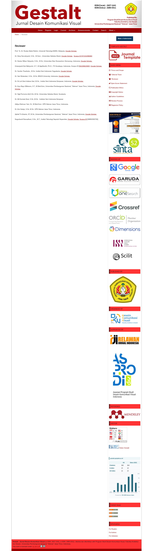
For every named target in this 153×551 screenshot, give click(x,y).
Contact (95, 30)
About (111, 30)
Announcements (84, 30)
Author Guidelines (117, 96)
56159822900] (84, 66)
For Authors (112, 532)
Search (103, 30)
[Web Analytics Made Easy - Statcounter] (114, 448)
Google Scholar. (71, 51)
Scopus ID (83, 119)
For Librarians (113, 536)
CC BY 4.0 (36, 546)
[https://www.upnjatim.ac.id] (124, 303)
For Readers (113, 529)
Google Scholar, (73, 119)
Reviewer (114, 79)
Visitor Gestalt (124, 448)
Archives (72, 30)
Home (40, 30)
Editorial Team (116, 75)
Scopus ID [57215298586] (83, 56)
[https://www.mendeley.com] (124, 418)
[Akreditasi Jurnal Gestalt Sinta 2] (124, 154)
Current (63, 30)
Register (48, 30)
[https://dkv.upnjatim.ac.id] (124, 324)
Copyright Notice (117, 92)
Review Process (117, 101)
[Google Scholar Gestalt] (124, 171)
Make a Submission (124, 38)
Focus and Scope (117, 70)
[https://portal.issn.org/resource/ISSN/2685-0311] (124, 248)
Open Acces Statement (119, 83)
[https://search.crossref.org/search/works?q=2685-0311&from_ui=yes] (124, 212)
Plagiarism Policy (117, 105)
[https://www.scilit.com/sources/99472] (124, 262)
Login (56, 30)
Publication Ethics (117, 88)
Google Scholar (66, 56)
